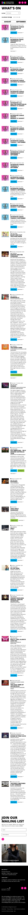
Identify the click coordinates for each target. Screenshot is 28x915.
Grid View (15, 17)
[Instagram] (25, 888)
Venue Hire (4, 877)
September (21, 22)
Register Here (14, 520)
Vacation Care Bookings (16, 375)
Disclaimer (4, 909)
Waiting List (21, 470)
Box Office (4, 869)
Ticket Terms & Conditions (19, 909)
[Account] (20, 2)
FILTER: (3, 13)
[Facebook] (22, 888)
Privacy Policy (10, 909)
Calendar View (6, 17)
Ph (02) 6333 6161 (6, 871)
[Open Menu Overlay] (25, 2)
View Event (20, 32)
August (7, 22)
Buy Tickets (13, 32)
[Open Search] (22, 2)
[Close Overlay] (1, 2)
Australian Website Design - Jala (9, 911)
